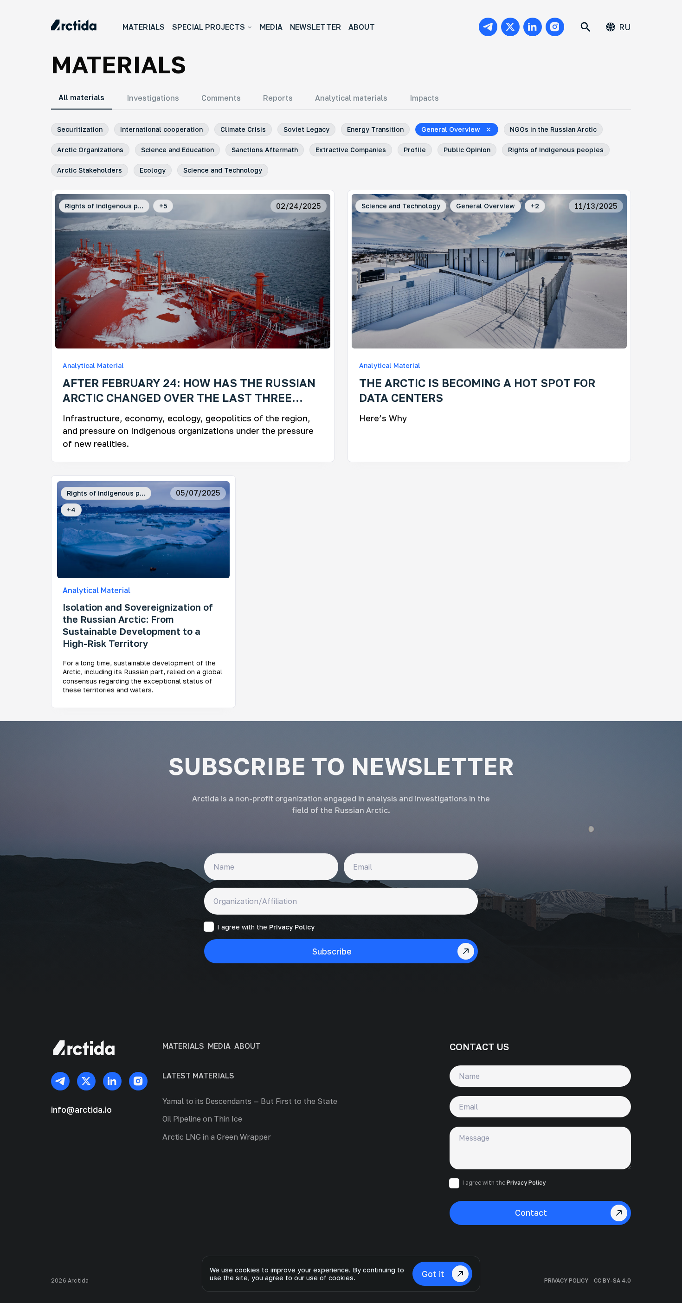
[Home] (74, 26)
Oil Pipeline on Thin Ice (202, 1118)
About (361, 27)
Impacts (424, 98)
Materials (143, 27)
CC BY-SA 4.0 (612, 1280)
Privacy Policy (292, 927)
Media (271, 27)
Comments (221, 98)
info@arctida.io (81, 1109)
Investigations (153, 98)
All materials (81, 97)
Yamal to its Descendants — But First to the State (249, 1101)
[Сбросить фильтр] (488, 129)
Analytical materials (351, 98)
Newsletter (315, 27)
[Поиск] (585, 26)
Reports (278, 98)
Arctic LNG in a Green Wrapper (216, 1137)
